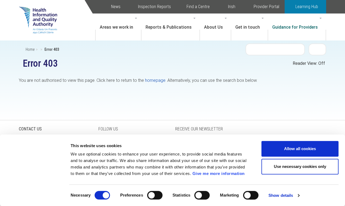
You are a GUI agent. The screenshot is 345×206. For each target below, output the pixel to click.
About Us (213, 27)
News (115, 6)
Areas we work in (116, 27)
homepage (155, 80)
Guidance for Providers (295, 27)
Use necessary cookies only (300, 166)
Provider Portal (266, 6)
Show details (280, 195)
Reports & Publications (169, 27)
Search (317, 49)
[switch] (155, 195)
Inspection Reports (154, 6)
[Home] (41, 12)
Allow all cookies (300, 148)
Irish (231, 6)
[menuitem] (118, 26)
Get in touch (247, 27)
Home (30, 49)
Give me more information (218, 173)
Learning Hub (306, 6)
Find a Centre (198, 6)
